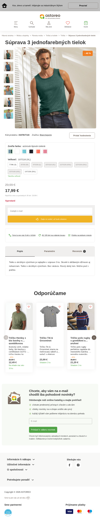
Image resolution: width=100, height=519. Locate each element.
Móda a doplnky (23, 35)
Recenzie (78, 251)
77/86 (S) (12, 165)
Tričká (63, 35)
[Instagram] (79, 467)
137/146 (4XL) (14, 172)
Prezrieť (83, 5)
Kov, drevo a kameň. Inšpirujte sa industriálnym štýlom (37, 5)
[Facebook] (71, 467)
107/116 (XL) (50, 165)
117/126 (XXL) (65, 165)
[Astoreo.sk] (50, 17)
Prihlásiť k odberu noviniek (43, 429)
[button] (6, 337)
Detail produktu (30, 367)
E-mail (34, 421)
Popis (20, 251)
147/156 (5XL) (30, 172)
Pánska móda (37, 35)
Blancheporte (46, 135)
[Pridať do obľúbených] (29, 307)
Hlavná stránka (7, 35)
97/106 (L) (37, 165)
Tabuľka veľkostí (14, 176)
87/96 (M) (24, 165)
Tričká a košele (51, 35)
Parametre (49, 251)
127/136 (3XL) (81, 165)
